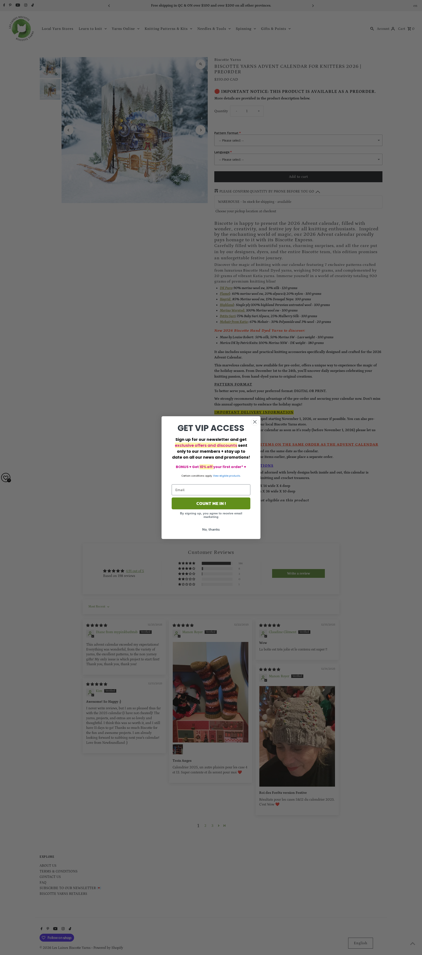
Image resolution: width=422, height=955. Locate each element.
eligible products (229, 476)
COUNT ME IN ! (211, 503)
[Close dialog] (255, 422)
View (216, 476)
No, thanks (211, 529)
